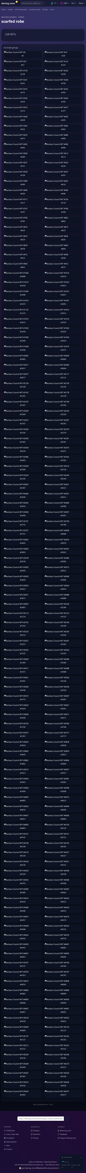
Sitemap (36, 1130)
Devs (8, 1145)
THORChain (10, 1130)
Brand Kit (36, 1134)
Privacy (36, 1138)
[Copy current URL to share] (66, 1118)
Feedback (63, 1134)
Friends (9, 1149)
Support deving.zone (68, 1138)
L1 (55, 3)
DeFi (65, 3)
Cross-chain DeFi (12, 1134)
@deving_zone (65, 1130)
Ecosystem (10, 1138)
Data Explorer (11, 1142)
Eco (73, 3)
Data (81, 3)
